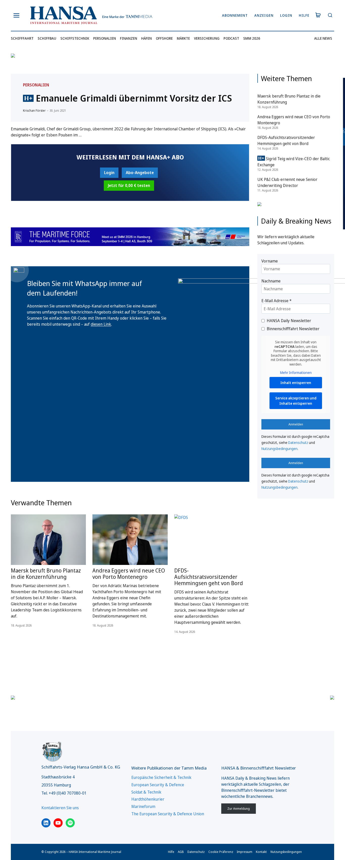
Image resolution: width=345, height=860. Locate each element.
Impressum (244, 852)
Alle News (323, 38)
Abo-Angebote (140, 172)
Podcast (231, 38)
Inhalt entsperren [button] (295, 382)
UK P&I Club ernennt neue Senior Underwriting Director (287, 182)
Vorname (269, 261)
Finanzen (128, 38)
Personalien (104, 38)
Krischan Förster (34, 110)
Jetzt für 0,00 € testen (129, 185)
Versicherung (206, 38)
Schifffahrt (22, 38)
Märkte (183, 38)
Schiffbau (47, 38)
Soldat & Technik (146, 792)
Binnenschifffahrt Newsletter (293, 328)
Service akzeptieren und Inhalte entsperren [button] (295, 401)
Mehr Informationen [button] (296, 372)
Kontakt (261, 852)
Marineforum (143, 806)
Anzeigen (264, 15)
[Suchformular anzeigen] (330, 15)
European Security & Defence (157, 784)
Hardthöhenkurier (147, 799)
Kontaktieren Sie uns (60, 807)
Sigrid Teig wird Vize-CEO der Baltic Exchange (293, 162)
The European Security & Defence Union (167, 814)
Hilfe (304, 15)
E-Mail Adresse (276, 300)
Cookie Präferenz (220, 852)
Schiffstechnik (74, 38)
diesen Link (101, 309)
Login (286, 15)
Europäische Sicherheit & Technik (161, 777)
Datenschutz (298, 442)
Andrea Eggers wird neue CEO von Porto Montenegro (128, 559)
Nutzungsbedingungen (279, 448)
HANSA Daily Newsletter (289, 320)
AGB (181, 852)
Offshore (164, 38)
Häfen (146, 38)
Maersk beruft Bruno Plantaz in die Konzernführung (46, 559)
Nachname (271, 281)
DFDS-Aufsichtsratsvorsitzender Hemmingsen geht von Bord (208, 562)
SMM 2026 (251, 38)
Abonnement (235, 15)
